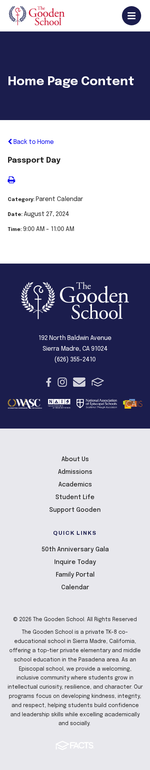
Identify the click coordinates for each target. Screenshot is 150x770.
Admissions (75, 472)
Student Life (75, 497)
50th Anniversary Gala (75, 549)
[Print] (11, 181)
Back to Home (33, 142)
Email (79, 382)
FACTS (98, 382)
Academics (75, 484)
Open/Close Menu (131, 15)
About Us (75, 459)
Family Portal (75, 575)
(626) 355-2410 (75, 359)
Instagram (62, 382)
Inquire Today (75, 562)
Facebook (49, 382)
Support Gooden (75, 510)
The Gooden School (37, 15)
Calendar (75, 587)
